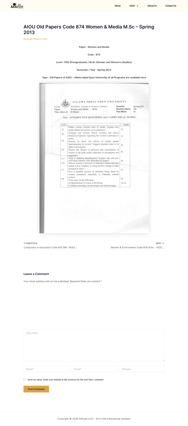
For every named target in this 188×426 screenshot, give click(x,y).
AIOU (132, 5)
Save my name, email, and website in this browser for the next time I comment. (66, 379)
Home (118, 5)
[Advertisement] (94, 307)
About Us (152, 5)
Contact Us (170, 5)
